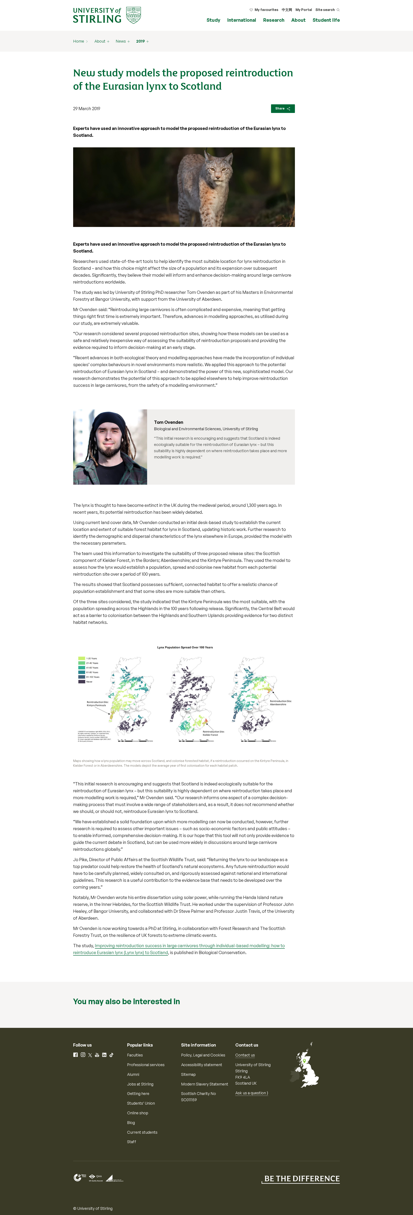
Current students (142, 1132)
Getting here (138, 1093)
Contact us (245, 1055)
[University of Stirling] (107, 14)
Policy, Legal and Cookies (203, 1055)
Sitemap (188, 1074)
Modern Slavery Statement (204, 1084)
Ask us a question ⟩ (251, 1092)
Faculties (135, 1055)
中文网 (287, 10)
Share (280, 108)
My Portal (304, 10)
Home (78, 41)
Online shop (137, 1112)
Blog (131, 1122)
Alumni (133, 1074)
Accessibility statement (201, 1064)
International (241, 20)
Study (213, 20)
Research (273, 20)
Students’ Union (141, 1103)
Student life (326, 20)
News (121, 41)
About (298, 20)
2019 (140, 41)
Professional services (146, 1064)
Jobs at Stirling (140, 1084)
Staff (131, 1141)
